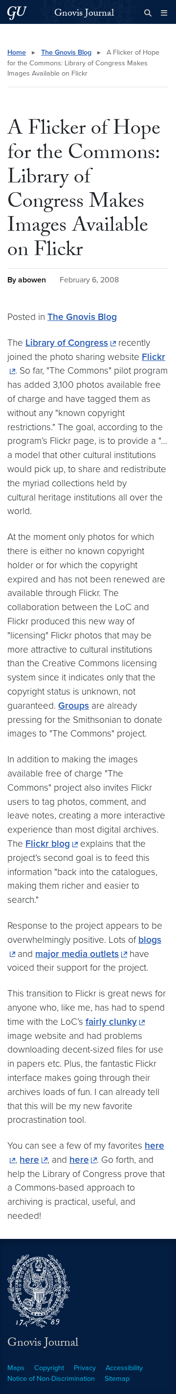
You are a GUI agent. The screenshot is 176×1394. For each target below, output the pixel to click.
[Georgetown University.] (17, 13)
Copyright (49, 1368)
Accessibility (124, 1368)
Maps (15, 1368)
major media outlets (77, 953)
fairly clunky (111, 1021)
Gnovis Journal (84, 14)
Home (16, 52)
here (29, 1159)
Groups (73, 705)
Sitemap (117, 1378)
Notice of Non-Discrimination (51, 1378)
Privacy (85, 1368)
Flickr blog (47, 843)
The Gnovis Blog (66, 52)
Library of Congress (66, 342)
